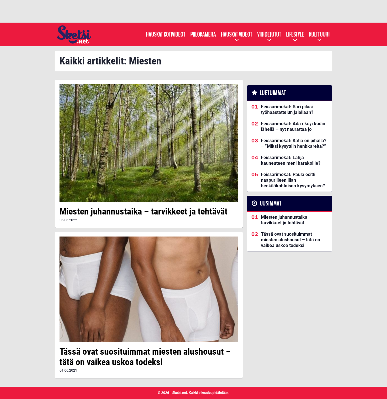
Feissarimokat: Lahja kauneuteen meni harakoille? (290, 160)
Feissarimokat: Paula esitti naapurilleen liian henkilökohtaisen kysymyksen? (293, 180)
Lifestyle (295, 34)
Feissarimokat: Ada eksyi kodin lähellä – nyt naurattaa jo (293, 126)
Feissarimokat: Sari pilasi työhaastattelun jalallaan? (287, 109)
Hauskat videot (236, 34)
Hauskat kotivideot (165, 34)
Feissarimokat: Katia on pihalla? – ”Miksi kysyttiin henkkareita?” (293, 143)
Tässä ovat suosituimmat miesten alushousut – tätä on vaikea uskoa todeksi (145, 356)
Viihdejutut (269, 34)
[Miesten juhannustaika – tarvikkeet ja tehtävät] (148, 143)
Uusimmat (271, 203)
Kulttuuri (319, 34)
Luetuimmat (273, 93)
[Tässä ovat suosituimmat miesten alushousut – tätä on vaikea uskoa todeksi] (148, 289)
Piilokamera (203, 34)
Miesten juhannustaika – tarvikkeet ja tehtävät (143, 211)
